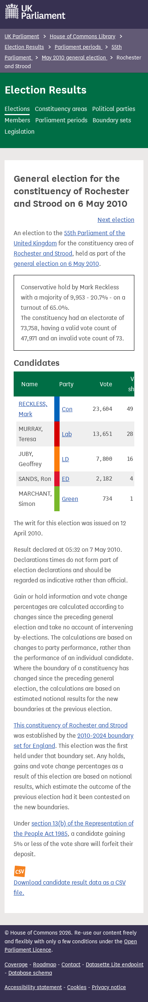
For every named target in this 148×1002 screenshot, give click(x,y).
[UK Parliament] (35, 11)
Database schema (30, 973)
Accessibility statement (33, 987)
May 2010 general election (74, 58)
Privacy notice (109, 987)
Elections (17, 108)
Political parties (113, 108)
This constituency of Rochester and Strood (71, 725)
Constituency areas (61, 108)
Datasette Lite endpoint (114, 964)
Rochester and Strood (43, 253)
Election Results (24, 47)
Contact (70, 964)
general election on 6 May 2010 (56, 263)
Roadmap (44, 964)
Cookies (77, 987)
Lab (67, 434)
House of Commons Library (82, 36)
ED (65, 478)
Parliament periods (78, 47)
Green (70, 499)
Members (17, 120)
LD (65, 459)
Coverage (16, 964)
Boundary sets (112, 120)
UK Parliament (22, 36)
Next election (116, 219)
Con (67, 409)
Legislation (20, 131)
